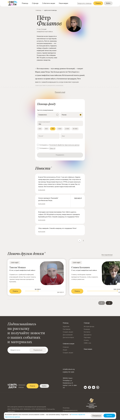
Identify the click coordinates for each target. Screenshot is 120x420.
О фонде (35, 3)
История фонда (89, 326)
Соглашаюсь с (59, 145)
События (66, 347)
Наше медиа (63, 3)
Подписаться (37, 350)
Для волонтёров (68, 337)
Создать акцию (68, 332)
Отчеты (86, 340)
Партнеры (87, 337)
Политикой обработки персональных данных (64, 145)
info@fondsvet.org (69, 369)
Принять (109, 416)
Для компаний (67, 335)
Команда (87, 329)
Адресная (66, 326)
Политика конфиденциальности (70, 409)
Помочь (98, 3)
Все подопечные (107, 255)
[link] (37, 277)
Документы (87, 335)
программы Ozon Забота (62, 212)
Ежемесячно (43, 115)
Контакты (87, 332)
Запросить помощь (21, 386)
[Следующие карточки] (109, 303)
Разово (64, 115)
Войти (108, 3)
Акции (65, 350)
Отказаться (96, 416)
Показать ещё (60, 92)
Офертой (52, 148)
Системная (66, 329)
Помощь (25, 3)
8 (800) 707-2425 (68, 372)
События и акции (48, 3)
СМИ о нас (87, 343)
